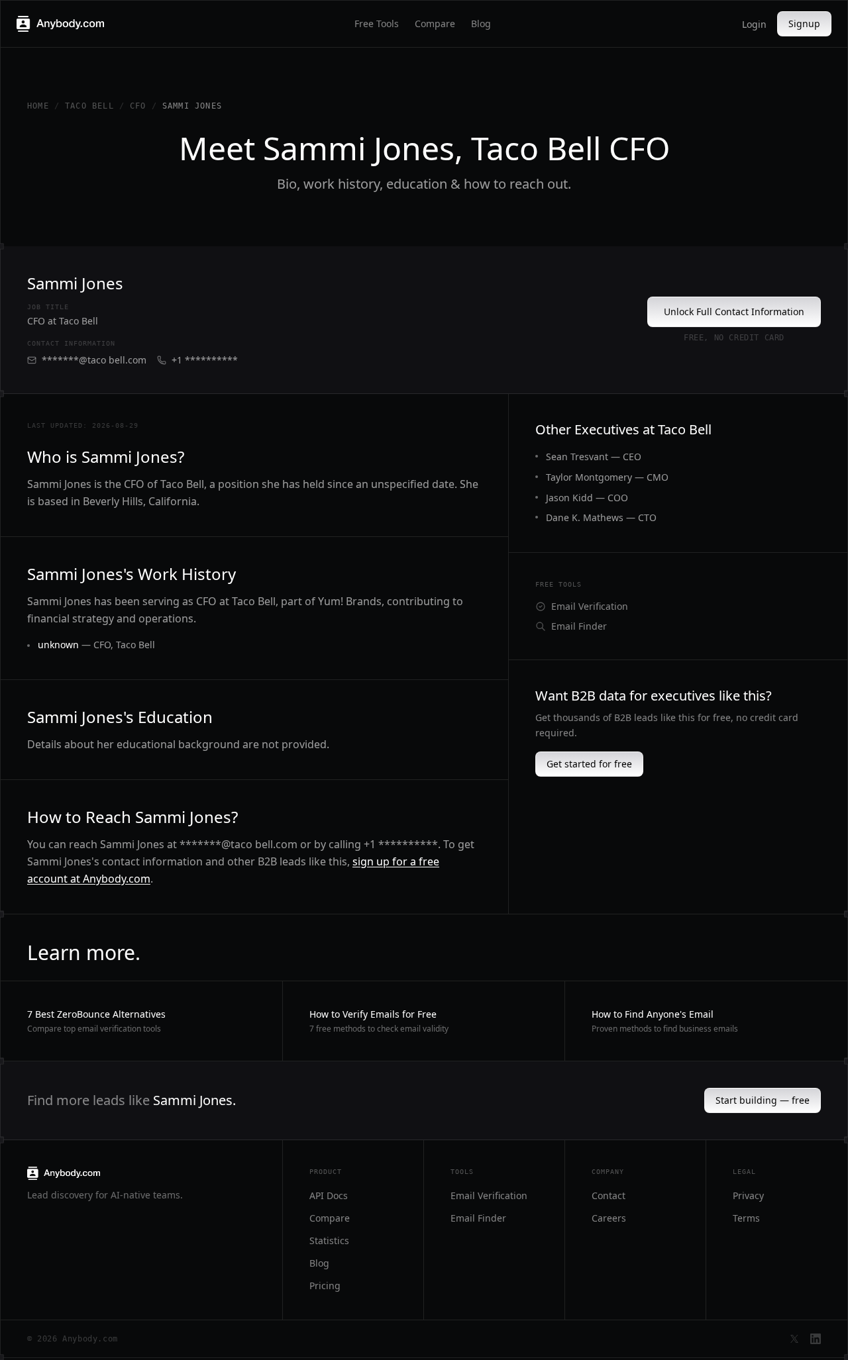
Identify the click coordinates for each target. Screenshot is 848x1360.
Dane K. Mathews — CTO (601, 517)
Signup (804, 23)
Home (38, 106)
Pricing (325, 1285)
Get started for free (589, 763)
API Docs (328, 1195)
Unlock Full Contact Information (734, 311)
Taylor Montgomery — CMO (607, 477)
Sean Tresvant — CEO (593, 456)
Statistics (329, 1240)
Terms (746, 1218)
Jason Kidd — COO (587, 497)
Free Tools (376, 23)
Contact (608, 1195)
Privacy (748, 1195)
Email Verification (589, 606)
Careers (609, 1218)
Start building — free (763, 1100)
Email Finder (579, 626)
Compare (435, 23)
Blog (481, 23)
